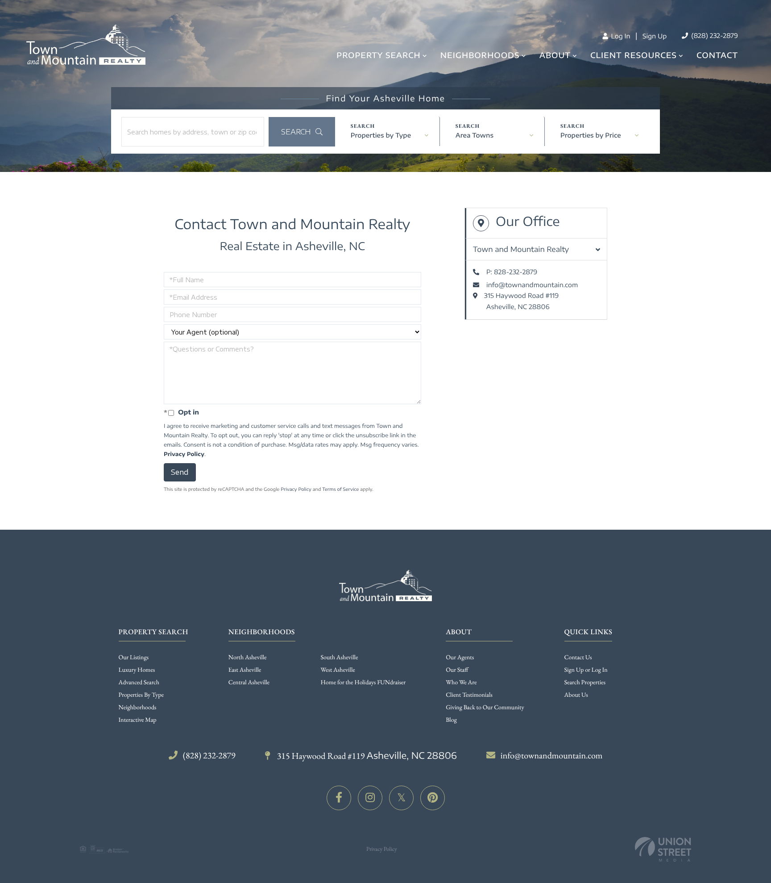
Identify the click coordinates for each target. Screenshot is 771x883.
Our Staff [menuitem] (457, 670)
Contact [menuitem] (717, 54)
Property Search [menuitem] (378, 55)
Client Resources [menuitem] (633, 55)
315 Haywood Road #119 (366, 756)
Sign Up (654, 36)
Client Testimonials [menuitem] (469, 695)
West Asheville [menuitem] (338, 670)
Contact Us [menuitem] (578, 657)
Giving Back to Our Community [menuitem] (485, 707)
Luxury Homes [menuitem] (137, 670)
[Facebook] (339, 798)
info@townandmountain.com (532, 285)
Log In (619, 36)
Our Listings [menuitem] (134, 657)
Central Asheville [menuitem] (248, 682)
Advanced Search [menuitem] (139, 682)
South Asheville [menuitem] (339, 657)
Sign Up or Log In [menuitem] (586, 670)
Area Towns (474, 135)
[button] (302, 131)
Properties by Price (590, 135)
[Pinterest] (432, 798)
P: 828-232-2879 (511, 272)
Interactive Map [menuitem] (138, 720)
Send (180, 472)
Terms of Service (340, 489)
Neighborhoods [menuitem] (480, 55)
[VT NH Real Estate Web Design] (663, 849)
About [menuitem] (555, 55)
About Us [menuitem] (576, 695)
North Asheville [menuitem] (247, 657)
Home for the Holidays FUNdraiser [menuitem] (363, 682)
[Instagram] (370, 798)
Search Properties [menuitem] (584, 682)
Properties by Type (381, 135)
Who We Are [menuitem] (461, 682)
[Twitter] (401, 798)
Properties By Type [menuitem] (141, 695)
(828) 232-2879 (713, 36)
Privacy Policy (184, 454)
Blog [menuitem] (451, 720)
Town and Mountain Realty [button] (521, 249)
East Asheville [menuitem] (244, 670)
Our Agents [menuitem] (460, 657)
